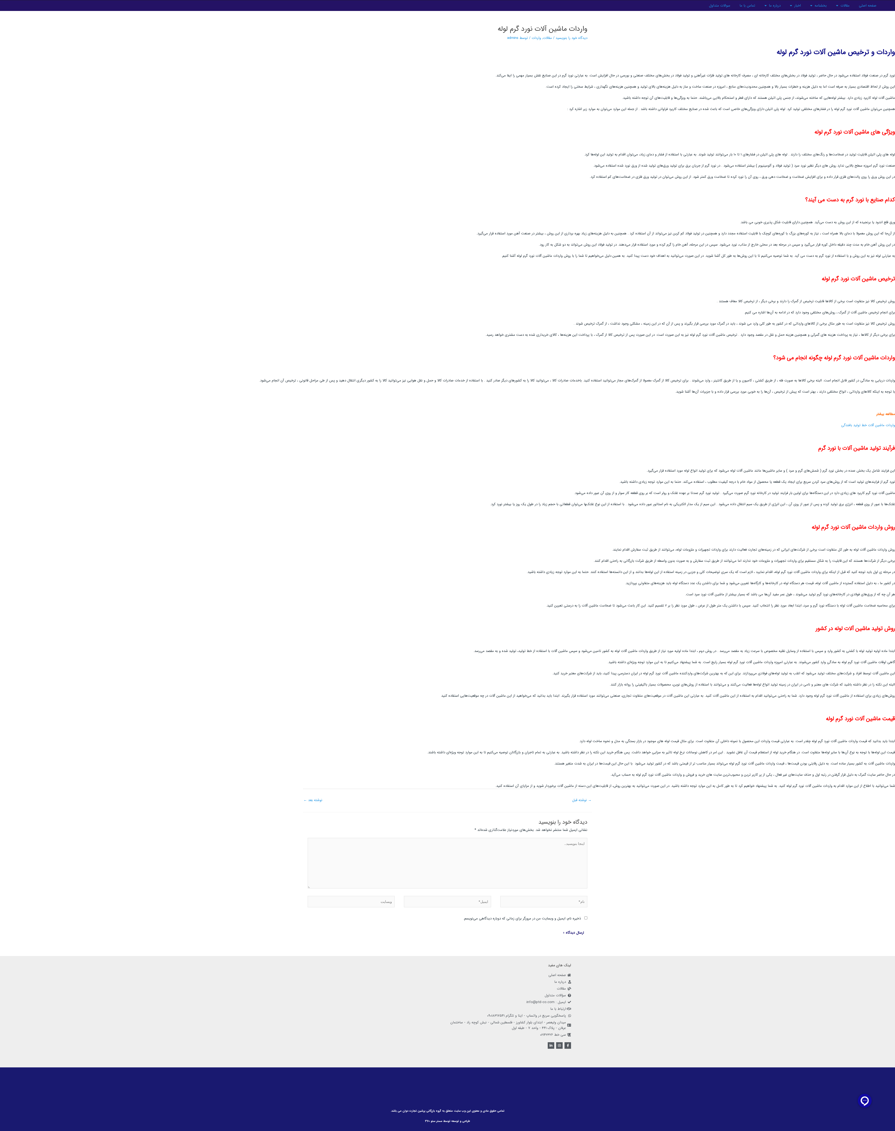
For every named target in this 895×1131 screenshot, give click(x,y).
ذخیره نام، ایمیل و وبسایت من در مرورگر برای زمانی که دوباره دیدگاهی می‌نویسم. (522, 918)
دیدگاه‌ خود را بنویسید (571, 38)
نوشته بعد (312, 800)
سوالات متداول (719, 5)
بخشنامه (821, 5)
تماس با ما (747, 5)
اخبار (797, 5)
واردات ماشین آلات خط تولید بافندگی (868, 425)
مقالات (845, 5)
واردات (536, 38)
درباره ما (775, 5)
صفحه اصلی (867, 5)
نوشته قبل (582, 800)
